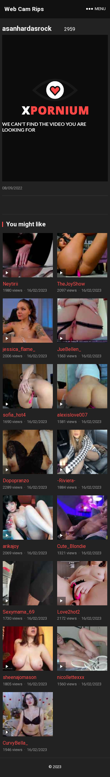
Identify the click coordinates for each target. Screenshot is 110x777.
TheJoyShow (71, 284)
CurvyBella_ (15, 743)
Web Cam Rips (24, 9)
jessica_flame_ (19, 349)
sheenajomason (19, 677)
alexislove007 (72, 415)
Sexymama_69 (19, 612)
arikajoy (11, 546)
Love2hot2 (68, 612)
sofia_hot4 (14, 415)
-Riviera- (66, 480)
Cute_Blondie (71, 546)
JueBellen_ (69, 349)
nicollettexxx (70, 677)
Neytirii (10, 284)
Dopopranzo (16, 480)
